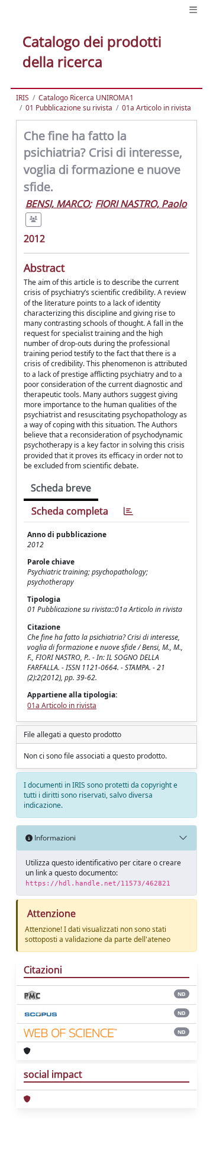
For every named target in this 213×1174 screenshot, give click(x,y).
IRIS (22, 98)
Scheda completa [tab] (69, 511)
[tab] (128, 511)
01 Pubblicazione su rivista (68, 108)
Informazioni (54, 838)
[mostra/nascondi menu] (193, 9)
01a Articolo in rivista (156, 108)
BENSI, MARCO (57, 203)
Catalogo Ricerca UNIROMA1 (86, 98)
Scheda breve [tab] (61, 487)
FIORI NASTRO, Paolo (141, 203)
